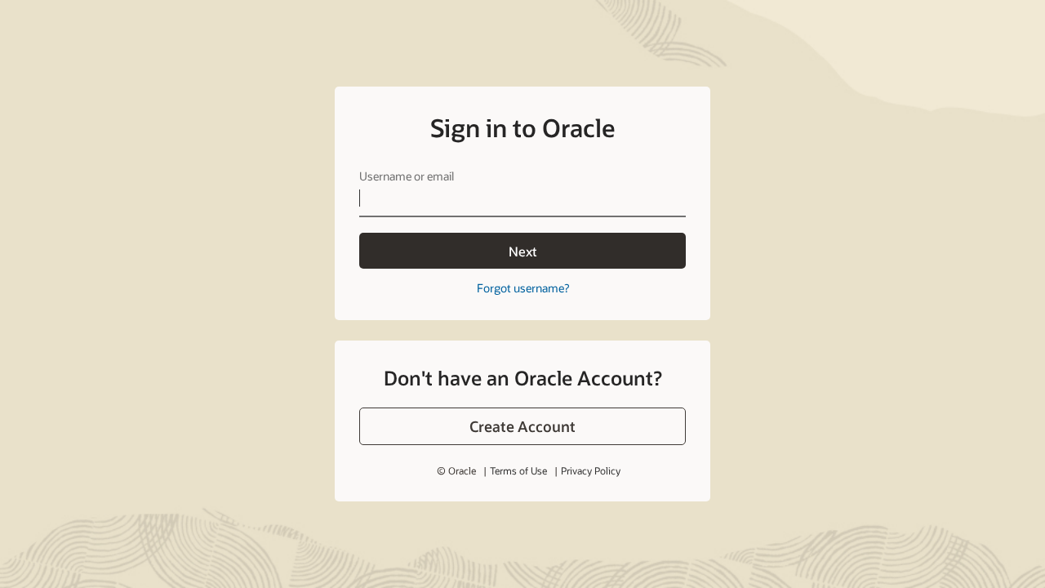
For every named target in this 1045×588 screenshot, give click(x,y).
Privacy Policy (590, 470)
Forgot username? (523, 288)
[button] (522, 426)
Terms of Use (518, 470)
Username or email (406, 176)
